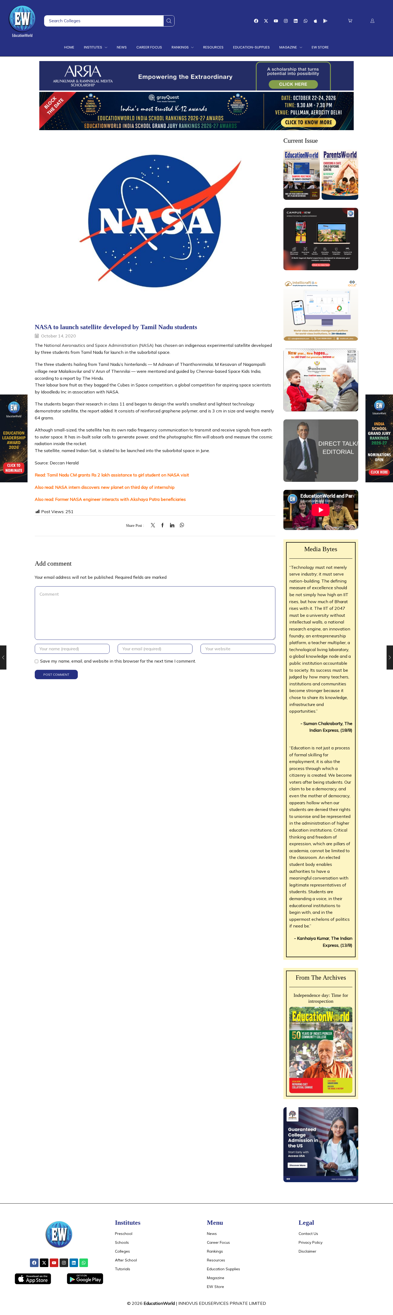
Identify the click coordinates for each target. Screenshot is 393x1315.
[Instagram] (286, 21)
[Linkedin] (295, 21)
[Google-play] (325, 21)
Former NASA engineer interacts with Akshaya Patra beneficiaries (120, 499)
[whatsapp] (180, 525)
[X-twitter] (266, 21)
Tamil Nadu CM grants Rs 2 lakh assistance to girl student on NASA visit (118, 475)
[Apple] (315, 21)
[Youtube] (276, 21)
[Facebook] (256, 21)
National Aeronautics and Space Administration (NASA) (99, 345)
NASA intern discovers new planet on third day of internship (115, 487)
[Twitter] (154, 525)
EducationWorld (159, 1303)
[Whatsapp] (305, 21)
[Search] (169, 21)
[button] (350, 21)
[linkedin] (172, 525)
